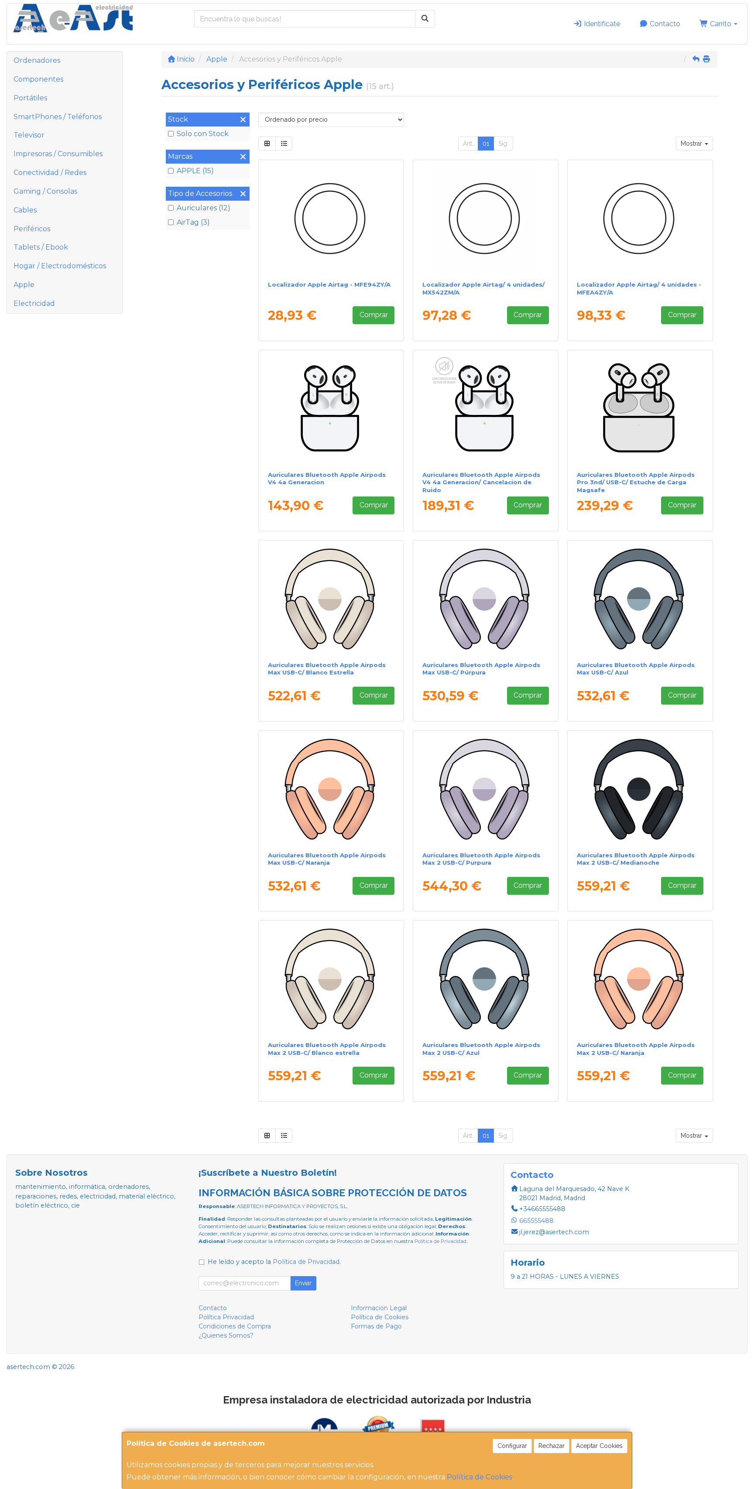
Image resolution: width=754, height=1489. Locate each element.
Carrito (720, 24)
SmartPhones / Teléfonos (58, 117)
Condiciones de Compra (235, 1326)
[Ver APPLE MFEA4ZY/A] (640, 218)
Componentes (38, 79)
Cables (25, 210)
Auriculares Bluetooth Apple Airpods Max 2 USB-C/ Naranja (636, 1048)
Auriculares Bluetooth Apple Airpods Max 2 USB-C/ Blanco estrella (327, 1048)
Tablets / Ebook (41, 247)
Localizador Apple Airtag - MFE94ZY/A (329, 284)
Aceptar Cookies (599, 1445)
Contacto (664, 24)
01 (486, 143)
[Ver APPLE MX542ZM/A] (486, 218)
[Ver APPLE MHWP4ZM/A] (486, 789)
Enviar (303, 1283)
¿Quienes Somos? (226, 1335)
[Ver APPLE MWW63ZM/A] (640, 599)
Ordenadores (37, 60)
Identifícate (601, 24)
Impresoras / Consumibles (58, 154)
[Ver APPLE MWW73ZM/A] (331, 789)
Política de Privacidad (440, 1241)
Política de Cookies (479, 1477)
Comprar (374, 315)
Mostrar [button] (692, 143)
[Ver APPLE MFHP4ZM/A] (640, 409)
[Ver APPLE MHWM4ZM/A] (486, 979)
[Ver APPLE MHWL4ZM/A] (331, 979)
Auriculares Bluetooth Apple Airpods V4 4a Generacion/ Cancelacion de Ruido (481, 482)
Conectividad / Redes (50, 172)
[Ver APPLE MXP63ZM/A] (331, 409)
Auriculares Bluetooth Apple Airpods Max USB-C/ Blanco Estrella (327, 668)
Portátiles (30, 98)
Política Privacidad (226, 1317)
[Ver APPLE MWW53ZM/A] (331, 599)
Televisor (29, 135)
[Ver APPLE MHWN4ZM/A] (640, 979)
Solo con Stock (203, 134)
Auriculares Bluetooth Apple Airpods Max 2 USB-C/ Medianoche (636, 859)
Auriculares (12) (203, 208)
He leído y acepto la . (274, 1262)
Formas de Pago (376, 1326)
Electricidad (34, 303)
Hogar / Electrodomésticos (60, 266)
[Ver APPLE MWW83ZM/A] (486, 599)
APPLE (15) (195, 171)
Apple (24, 285)
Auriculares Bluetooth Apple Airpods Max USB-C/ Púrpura (481, 668)
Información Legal (379, 1308)
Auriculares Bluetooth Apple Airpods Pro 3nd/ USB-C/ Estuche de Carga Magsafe (636, 482)
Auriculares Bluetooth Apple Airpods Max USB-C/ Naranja (327, 859)
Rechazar (551, 1445)
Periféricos (32, 229)
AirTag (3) (193, 222)
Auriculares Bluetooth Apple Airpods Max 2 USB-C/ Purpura (481, 859)
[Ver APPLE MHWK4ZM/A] (640, 789)
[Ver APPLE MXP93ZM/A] (486, 409)
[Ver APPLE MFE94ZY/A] (331, 218)
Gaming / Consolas (45, 191)
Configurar (512, 1445)
